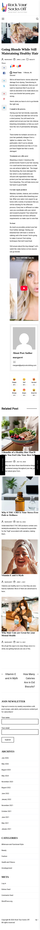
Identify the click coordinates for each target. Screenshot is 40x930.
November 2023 (7, 782)
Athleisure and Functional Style (13, 844)
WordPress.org (7, 901)
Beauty (32, 59)
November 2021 (7, 805)
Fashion (4, 856)
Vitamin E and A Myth (12, 575)
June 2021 (5, 817)
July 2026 (5, 758)
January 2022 (6, 799)
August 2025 (6, 770)
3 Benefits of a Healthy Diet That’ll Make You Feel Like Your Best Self (18, 453)
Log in (4, 883)
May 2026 (5, 764)
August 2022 (6, 788)
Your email (5, 728)
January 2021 (6, 829)
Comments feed (7, 895)
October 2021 (6, 811)
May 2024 (5, 776)
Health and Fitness (8, 862)
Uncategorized (7, 868)
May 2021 (5, 823)
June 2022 (5, 793)
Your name (6, 717)
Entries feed (6, 889)
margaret (8, 59)
